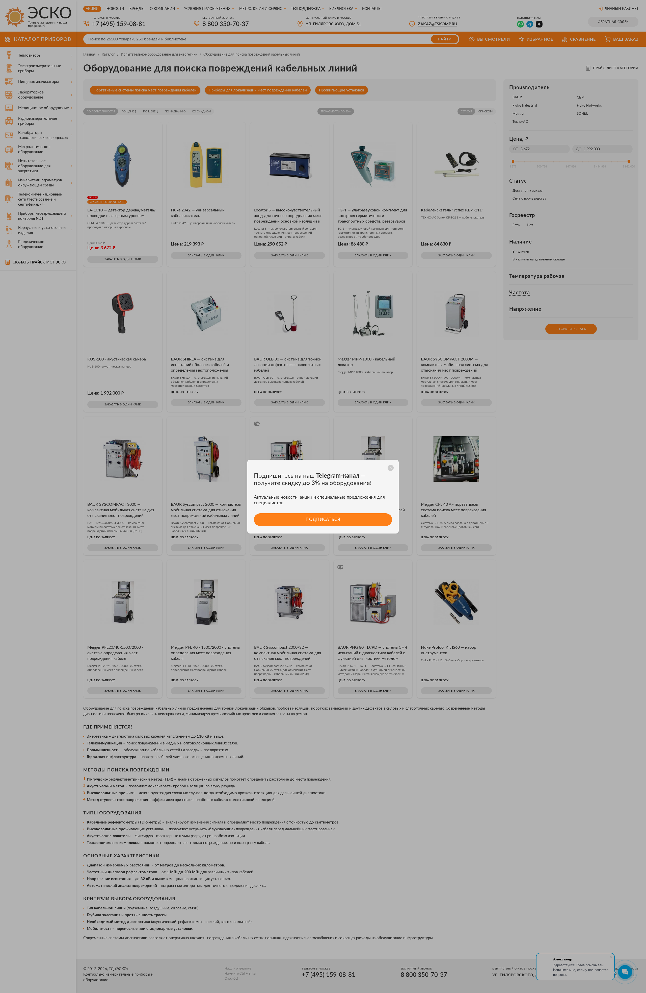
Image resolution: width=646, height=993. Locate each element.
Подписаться (323, 519)
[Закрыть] (391, 468)
